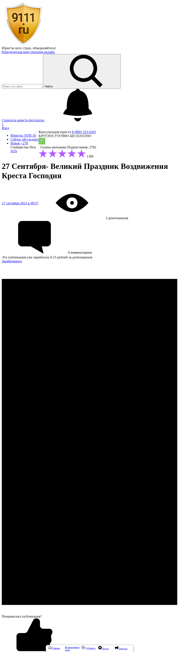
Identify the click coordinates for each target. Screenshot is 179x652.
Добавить (90, 648)
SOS (13, 151)
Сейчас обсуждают (24, 139)
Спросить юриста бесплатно (23, 120)
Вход (5, 128)
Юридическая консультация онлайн (28, 52)
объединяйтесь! (44, 48)
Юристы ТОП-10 (23, 135)
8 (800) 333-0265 (84, 132)
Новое (19, 143)
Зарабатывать (12, 261)
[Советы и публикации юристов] (23, 44)
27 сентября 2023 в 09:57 (20, 203)
